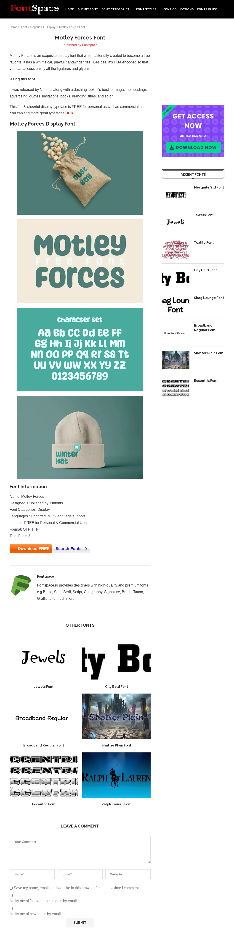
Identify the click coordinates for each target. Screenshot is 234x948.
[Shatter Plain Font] (116, 716)
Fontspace (89, 45)
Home (69, 9)
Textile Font (204, 242)
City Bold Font (116, 687)
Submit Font (88, 9)
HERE (70, 113)
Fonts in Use (207, 9)
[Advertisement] (193, 62)
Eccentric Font (44, 804)
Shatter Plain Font (116, 745)
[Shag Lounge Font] (175, 305)
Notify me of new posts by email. (36, 914)
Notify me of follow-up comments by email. (44, 901)
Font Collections (178, 9)
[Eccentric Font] (44, 775)
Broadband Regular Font (43, 745)
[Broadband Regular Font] (44, 716)
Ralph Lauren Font (116, 804)
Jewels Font (43, 687)
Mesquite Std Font (209, 187)
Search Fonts (69, 548)
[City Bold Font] (116, 657)
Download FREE (34, 548)
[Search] (222, 28)
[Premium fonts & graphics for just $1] (193, 108)
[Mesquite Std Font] (175, 194)
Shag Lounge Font (209, 298)
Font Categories (115, 9)
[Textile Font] (175, 250)
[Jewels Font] (44, 657)
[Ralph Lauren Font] (116, 775)
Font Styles (146, 9)
